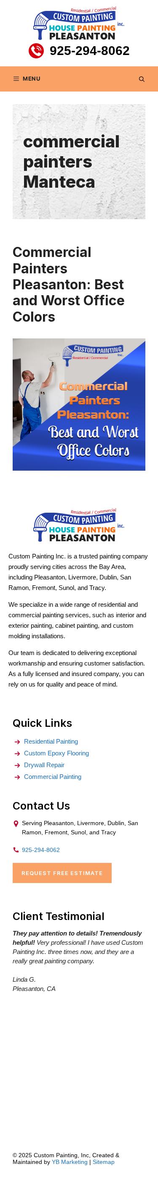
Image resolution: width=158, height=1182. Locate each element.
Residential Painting (51, 741)
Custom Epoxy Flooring (56, 753)
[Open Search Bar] (141, 79)
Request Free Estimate (62, 873)
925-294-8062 (90, 51)
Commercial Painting (52, 776)
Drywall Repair (44, 764)
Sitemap (104, 1161)
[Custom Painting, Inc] (79, 539)
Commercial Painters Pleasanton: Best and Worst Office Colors (69, 284)
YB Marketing (70, 1161)
